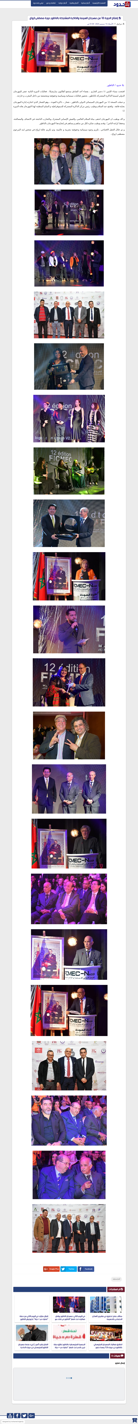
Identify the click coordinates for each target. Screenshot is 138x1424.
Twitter (71, 1269)
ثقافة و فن (51, 3)
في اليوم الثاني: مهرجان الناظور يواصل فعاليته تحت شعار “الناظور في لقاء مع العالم (70, 1319)
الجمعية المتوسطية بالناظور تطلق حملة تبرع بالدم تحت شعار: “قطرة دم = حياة (69, 1346)
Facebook (88, 1269)
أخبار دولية (62, 3)
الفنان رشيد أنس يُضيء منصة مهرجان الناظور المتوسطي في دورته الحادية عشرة (33, 1347)
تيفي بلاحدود (38, 3)
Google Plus (54, 1269)
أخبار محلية (85, 3)
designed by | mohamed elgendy (12, 1421)
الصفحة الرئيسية (98, 3)
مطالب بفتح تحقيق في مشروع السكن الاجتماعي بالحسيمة (107, 1318)
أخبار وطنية (74, 3)
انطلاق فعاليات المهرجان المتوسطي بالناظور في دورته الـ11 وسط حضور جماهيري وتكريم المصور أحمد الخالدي (107, 1347)
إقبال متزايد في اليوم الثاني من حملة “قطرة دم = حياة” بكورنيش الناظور (34, 1318)
